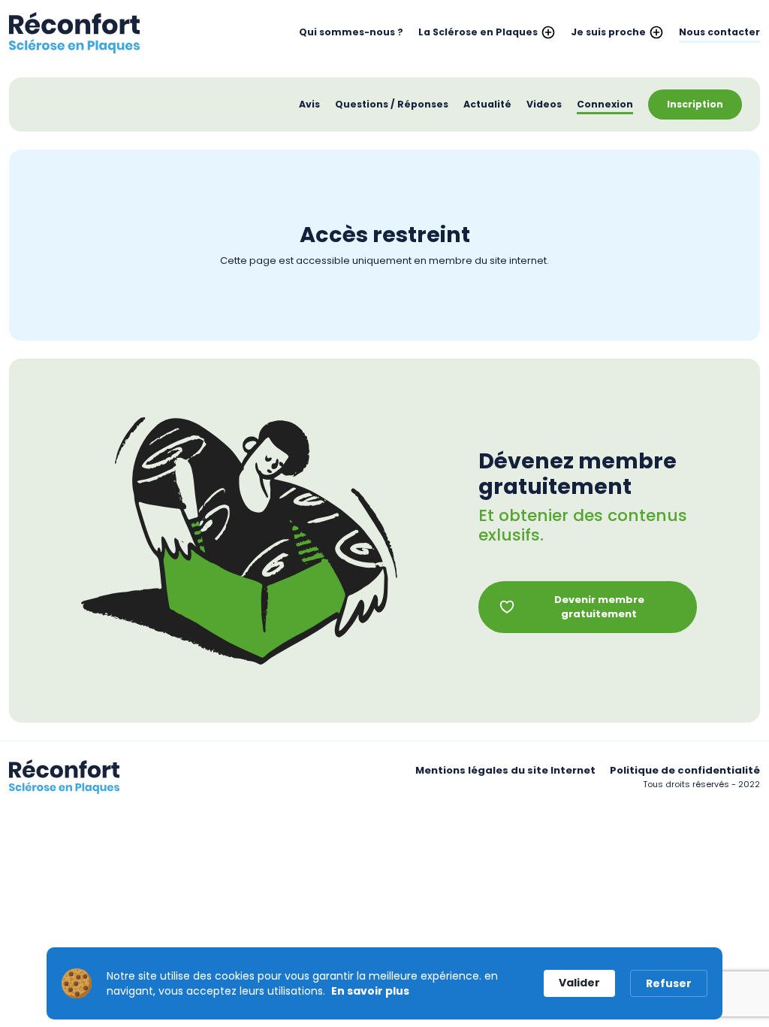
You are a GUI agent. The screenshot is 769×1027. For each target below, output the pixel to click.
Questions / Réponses (391, 104)
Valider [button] (579, 982)
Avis (309, 104)
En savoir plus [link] (370, 990)
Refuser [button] (669, 983)
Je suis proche (608, 32)
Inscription (695, 104)
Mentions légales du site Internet (505, 770)
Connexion (605, 104)
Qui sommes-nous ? (351, 32)
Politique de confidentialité (685, 770)
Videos (544, 104)
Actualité (487, 104)
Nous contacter (719, 32)
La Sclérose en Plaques (478, 32)
